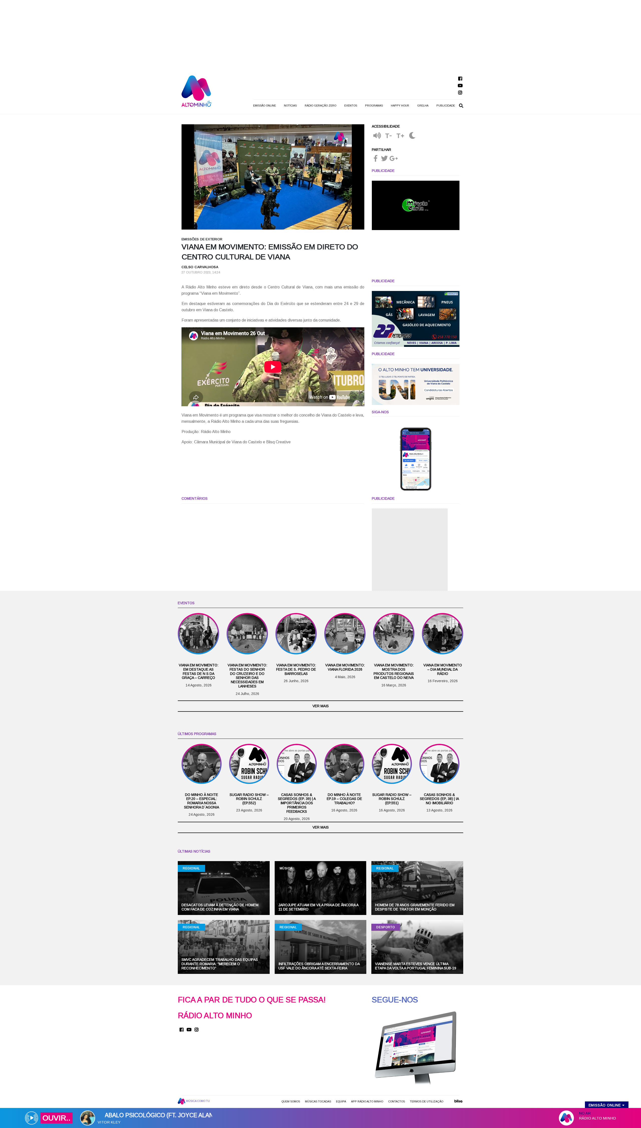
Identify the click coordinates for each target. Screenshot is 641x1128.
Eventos (350, 105)
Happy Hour (400, 105)
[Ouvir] (377, 136)
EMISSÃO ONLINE (264, 105)
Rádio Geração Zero (320, 105)
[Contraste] (412, 136)
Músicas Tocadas (318, 1101)
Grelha (422, 105)
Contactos (396, 1101)
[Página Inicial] (197, 91)
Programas (374, 105)
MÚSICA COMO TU (197, 1100)
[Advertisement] (320, 35)
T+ (400, 136)
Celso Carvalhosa (200, 267)
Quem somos (290, 1101)
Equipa (341, 1101)
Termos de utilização (426, 1101)
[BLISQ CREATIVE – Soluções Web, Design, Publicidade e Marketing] (458, 1103)
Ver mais (320, 706)
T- (388, 136)
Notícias (290, 105)
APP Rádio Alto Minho (367, 1101)
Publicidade (445, 105)
